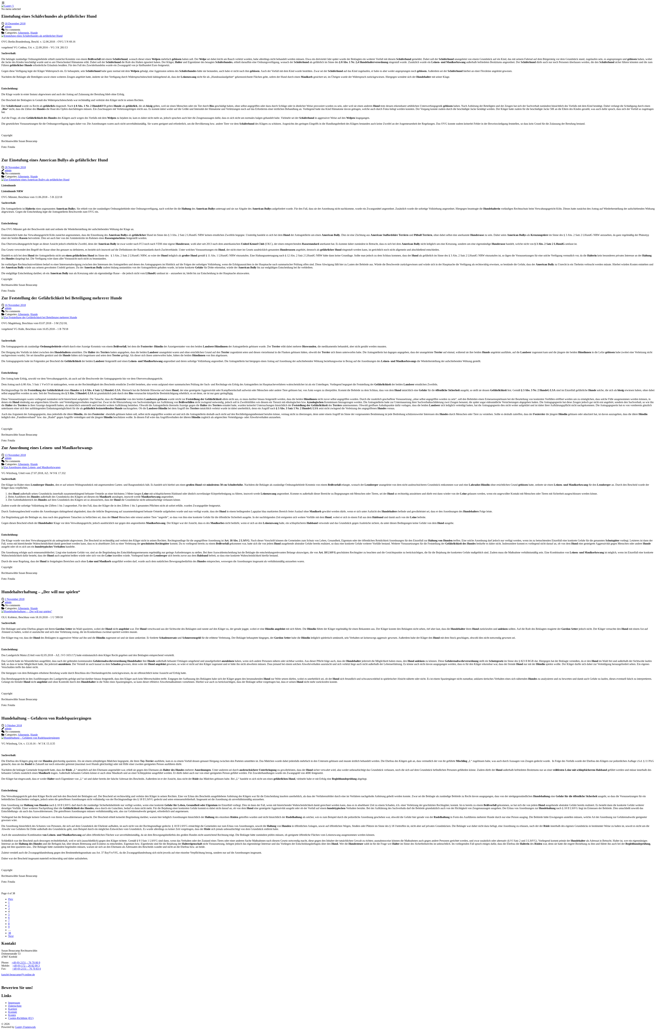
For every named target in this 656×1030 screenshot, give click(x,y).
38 (9, 933)
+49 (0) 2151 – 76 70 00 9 (26, 962)
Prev (10, 899)
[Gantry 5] (7, 5)
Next (10, 936)
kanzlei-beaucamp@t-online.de (18, 974)
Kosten (12, 1015)
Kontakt (12, 1012)
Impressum (14, 1002)
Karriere (12, 1008)
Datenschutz (15, 1005)
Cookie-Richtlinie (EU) (20, 1018)
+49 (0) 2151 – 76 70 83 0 (26, 968)
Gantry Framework (25, 1027)
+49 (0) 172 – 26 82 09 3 (26, 965)
